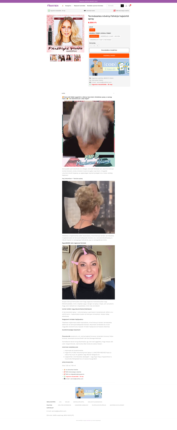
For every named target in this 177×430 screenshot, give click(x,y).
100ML (92, 30)
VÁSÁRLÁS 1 (94, 36)
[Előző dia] (48, 57)
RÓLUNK (67, 401)
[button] (68, 5)
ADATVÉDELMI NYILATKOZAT (117, 405)
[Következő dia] (82, 57)
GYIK (60, 401)
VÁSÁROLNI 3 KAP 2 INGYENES (100, 40)
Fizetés (109, 55)
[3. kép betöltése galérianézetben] (69, 57)
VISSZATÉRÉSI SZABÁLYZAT (81, 405)
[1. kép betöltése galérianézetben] (53, 57)
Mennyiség (92, 43)
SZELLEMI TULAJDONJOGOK (95, 401)
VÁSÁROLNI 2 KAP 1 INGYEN (110, 36)
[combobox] (115, 5)
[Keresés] (122, 5)
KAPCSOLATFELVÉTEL (78, 401)
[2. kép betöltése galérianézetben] (61, 57)
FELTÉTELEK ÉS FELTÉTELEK (99, 405)
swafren (88, 420)
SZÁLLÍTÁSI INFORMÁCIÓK (64, 405)
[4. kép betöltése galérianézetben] (77, 57)
